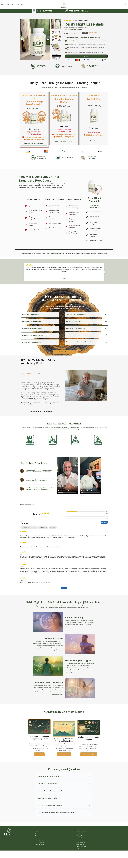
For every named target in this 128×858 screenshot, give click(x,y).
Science (37, 838)
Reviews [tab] (24, 523)
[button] (86, 509)
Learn (7, 4)
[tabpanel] (64, 558)
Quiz (12, 4)
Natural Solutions (80, 840)
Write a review (104, 522)
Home (2, 4)
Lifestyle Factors (80, 836)
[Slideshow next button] (104, 271)
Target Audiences (81, 846)
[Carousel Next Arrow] (48, 39)
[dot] (81, 495)
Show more (64, 587)
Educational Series (81, 831)
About (22, 4)
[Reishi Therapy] (64, 6)
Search (37, 831)
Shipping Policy (39, 840)
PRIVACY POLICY (39, 844)
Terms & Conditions (40, 842)
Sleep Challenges (80, 842)
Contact (37, 836)
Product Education (81, 838)
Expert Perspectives (81, 833)
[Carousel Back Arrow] (22, 39)
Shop (17, 4)
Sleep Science (80, 844)
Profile (78, 848)
